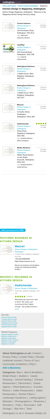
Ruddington (19, 252)
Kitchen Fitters (26, 394)
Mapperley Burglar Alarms (9, 336)
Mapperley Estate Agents (8, 338)
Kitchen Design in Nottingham (26, 249)
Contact (36, 353)
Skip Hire (19, 408)
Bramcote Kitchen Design (8, 317)
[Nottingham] (21, 4)
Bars (19, 372)
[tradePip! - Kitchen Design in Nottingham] (9, 52)
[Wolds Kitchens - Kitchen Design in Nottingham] (9, 155)
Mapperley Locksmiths (8, 344)
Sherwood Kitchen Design (9, 324)
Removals (29, 405)
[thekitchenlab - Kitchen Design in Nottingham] (7, 293)
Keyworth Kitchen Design (8, 321)
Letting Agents (37, 397)
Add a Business (12, 367)
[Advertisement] (25, 201)
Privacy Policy (10, 357)
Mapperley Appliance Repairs (10, 334)
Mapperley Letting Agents (8, 342)
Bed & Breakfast (33, 372)
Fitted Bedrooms (22, 387)
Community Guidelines (15, 364)
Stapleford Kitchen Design (9, 326)
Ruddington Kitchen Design (9, 323)
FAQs (32, 364)
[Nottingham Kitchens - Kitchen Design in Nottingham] (9, 74)
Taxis (29, 408)
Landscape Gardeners (15, 397)
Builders (23, 376)
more (17, 309)
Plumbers (8, 405)
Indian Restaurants (23, 390)
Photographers (23, 401)
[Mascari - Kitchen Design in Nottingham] (7, 254)
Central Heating (23, 379)
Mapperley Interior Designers (10, 340)
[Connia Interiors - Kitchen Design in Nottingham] (9, 31)
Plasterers (39, 401)
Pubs (19, 405)
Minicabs (8, 401)
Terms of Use (31, 360)
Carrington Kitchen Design (9, 319)
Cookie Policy (27, 357)
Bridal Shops (10, 376)
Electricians (24, 383)
